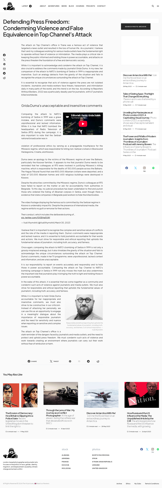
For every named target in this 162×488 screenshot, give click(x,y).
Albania (65, 455)
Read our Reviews (43, 483)
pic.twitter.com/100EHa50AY (35, 217)
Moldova (66, 468)
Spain (94, 458)
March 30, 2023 (62, 222)
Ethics (128, 483)
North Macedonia (100, 455)
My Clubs (137, 483)
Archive (119, 483)
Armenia (66, 458)
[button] (152, 6)
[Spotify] (153, 169)
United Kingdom (99, 468)
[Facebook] (126, 169)
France (65, 462)
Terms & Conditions (152, 483)
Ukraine (96, 465)
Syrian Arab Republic (102, 462)
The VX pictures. (28, 483)
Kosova (65, 465)
